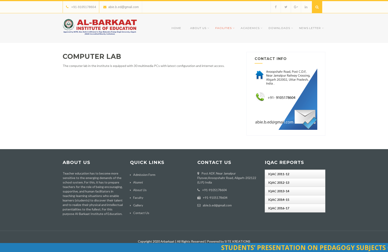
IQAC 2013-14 (278, 191)
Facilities (223, 28)
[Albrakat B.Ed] (100, 36)
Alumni (138, 182)
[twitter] (286, 7)
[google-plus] (296, 7)
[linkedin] (306, 7)
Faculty (138, 197)
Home (176, 28)
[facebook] (276, 7)
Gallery (138, 205)
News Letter (310, 28)
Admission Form (144, 175)
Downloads (279, 28)
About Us (198, 28)
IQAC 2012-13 (278, 182)
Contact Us (141, 213)
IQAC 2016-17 (278, 208)
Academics (250, 28)
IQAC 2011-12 (278, 174)
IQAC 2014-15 (278, 199)
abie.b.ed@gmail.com (123, 7)
